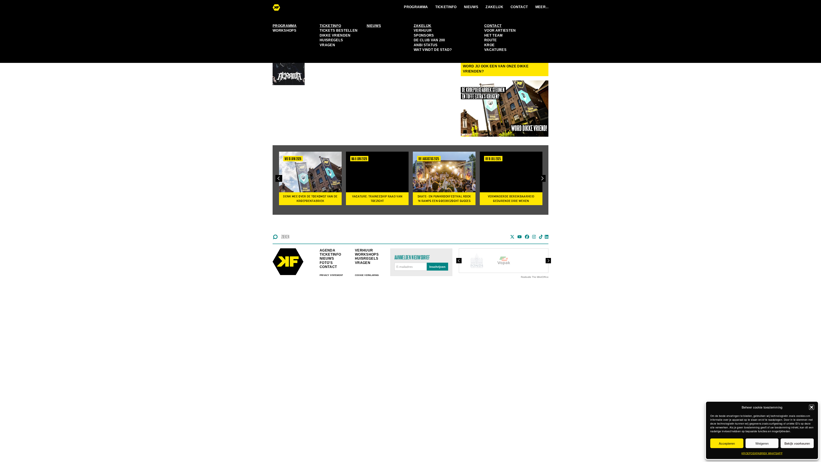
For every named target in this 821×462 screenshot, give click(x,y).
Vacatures (495, 50)
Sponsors (424, 35)
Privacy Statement (331, 275)
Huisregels (331, 40)
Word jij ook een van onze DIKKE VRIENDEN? (496, 68)
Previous (279, 178)
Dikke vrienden (335, 35)
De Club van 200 (429, 40)
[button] (811, 407)
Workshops (284, 30)
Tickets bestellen (338, 30)
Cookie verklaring (367, 275)
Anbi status (426, 45)
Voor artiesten (500, 30)
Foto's (326, 263)
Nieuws (471, 7)
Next (542, 178)
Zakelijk (494, 7)
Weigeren (762, 443)
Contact (519, 7)
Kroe (489, 45)
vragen (362, 263)
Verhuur (423, 30)
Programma (416, 7)
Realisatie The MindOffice (535, 276)
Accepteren (727, 443)
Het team (493, 35)
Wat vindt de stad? (433, 50)
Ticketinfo (446, 7)
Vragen (327, 45)
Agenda (327, 250)
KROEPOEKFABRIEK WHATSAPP (762, 453)
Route (490, 40)
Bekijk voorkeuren (797, 443)
